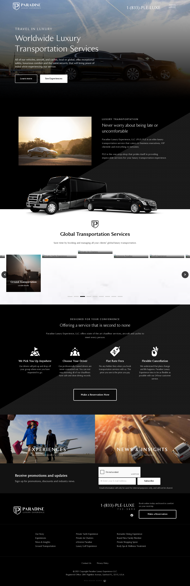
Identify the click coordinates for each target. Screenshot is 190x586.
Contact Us (86, 563)
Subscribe (149, 481)
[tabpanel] (60, 271)
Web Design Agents (93, 580)
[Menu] (172, 6)
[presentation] (70, 296)
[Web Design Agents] (104, 580)
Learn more (24, 252)
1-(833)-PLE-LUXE (143, 8)
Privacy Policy (102, 563)
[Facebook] (132, 515)
